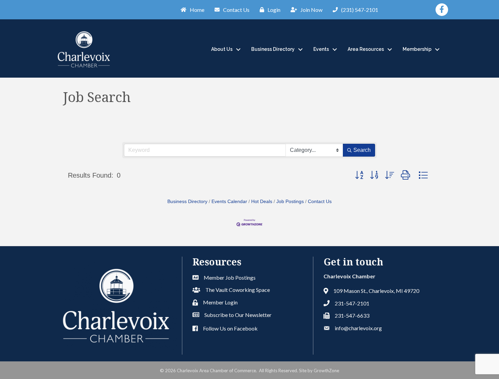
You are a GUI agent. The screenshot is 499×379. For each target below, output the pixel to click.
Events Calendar (229, 201)
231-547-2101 (352, 303)
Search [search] (362, 150)
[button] (359, 175)
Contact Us (320, 201)
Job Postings (290, 201)
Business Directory (273, 49)
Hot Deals (261, 201)
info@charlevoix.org (358, 328)
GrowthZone (326, 370)
